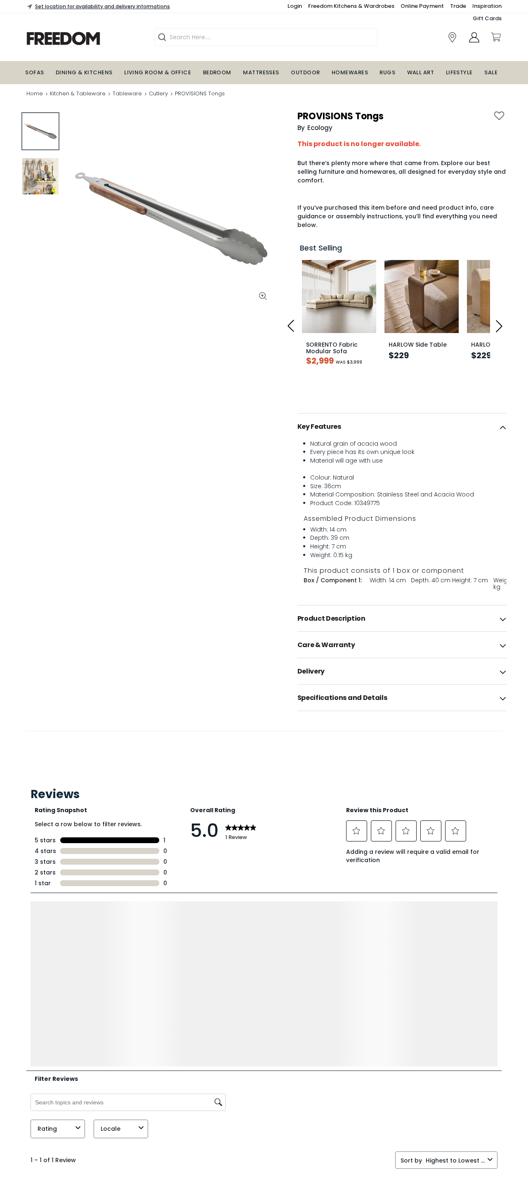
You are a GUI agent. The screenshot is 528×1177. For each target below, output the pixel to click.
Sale (490, 72)
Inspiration (487, 6)
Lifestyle (459, 72)
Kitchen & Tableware (78, 93)
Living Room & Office (157, 72)
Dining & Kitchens (84, 72)
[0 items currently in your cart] (495, 37)
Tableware (127, 93)
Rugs (387, 72)
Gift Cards (487, 18)
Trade (458, 6)
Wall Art (420, 72)
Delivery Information (54, 1165)
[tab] (402, 427)
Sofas (34, 72)
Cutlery (158, 93)
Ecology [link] (319, 127)
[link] (84, 38)
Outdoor (305, 72)
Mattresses (261, 72)
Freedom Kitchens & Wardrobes (351, 6)
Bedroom (217, 72)
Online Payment (422, 6)
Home (34, 93)
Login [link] (295, 6)
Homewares (350, 72)
